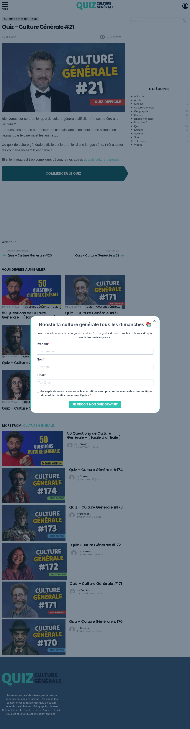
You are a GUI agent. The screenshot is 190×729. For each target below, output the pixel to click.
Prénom (42, 343)
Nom (40, 359)
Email (41, 375)
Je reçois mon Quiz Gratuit (95, 404)
